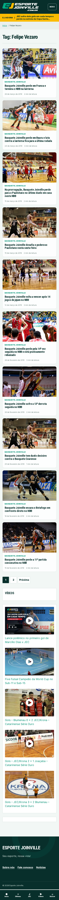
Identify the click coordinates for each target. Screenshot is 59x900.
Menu (52, 7)
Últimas (18, 895)
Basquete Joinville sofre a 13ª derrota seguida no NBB (26, 405)
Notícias (41, 867)
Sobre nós (8, 867)
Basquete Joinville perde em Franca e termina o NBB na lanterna (25, 87)
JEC (29, 895)
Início (4, 25)
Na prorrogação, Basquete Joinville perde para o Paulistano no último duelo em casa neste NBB (28, 193)
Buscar (52, 895)
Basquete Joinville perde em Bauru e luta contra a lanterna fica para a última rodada (28, 139)
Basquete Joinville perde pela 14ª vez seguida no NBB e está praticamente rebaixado (25, 352)
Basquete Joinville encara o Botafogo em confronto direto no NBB (27, 509)
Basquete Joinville (15, 82)
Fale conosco (25, 867)
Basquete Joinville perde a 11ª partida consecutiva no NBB (25, 561)
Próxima (24, 579)
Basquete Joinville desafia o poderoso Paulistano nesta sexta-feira (26, 246)
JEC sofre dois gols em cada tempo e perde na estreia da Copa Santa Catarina (35, 17)
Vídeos (41, 895)
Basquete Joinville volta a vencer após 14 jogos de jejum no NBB (27, 298)
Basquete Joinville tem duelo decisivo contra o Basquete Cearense (26, 457)
